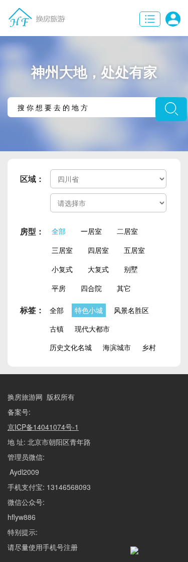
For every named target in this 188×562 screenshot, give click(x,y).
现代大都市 (92, 329)
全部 (59, 231)
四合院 (91, 288)
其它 (124, 288)
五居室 (134, 250)
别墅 (131, 269)
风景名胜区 (131, 310)
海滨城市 (117, 347)
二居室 (127, 231)
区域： (32, 178)
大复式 (98, 269)
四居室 (98, 250)
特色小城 (89, 310)
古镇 (57, 329)
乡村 (149, 347)
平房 (59, 288)
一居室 (91, 231)
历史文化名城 (71, 347)
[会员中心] (172, 19)
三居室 (62, 250)
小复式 (62, 269)
